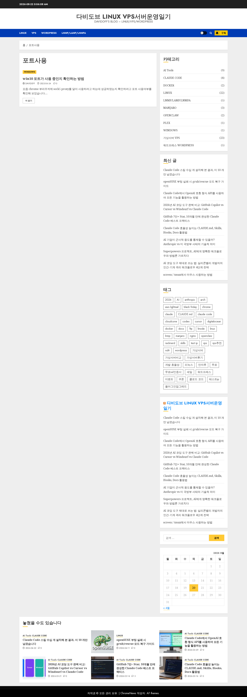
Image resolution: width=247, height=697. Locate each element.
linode (201, 329)
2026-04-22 (31, 648)
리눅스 (189, 365)
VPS (34, 33)
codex (186, 321)
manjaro (180, 336)
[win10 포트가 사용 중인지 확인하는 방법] (88, 72)
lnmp (167, 336)
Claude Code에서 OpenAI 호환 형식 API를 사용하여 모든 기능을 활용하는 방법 (203, 641)
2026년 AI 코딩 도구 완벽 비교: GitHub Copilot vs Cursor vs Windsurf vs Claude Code (67, 668)
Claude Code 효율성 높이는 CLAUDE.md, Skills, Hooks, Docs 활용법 (203, 668)
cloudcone (171, 321)
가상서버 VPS (171, 138)
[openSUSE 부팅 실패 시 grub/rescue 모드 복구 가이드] (102, 641)
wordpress (181, 350)
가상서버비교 (173, 358)
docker (169, 329)
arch (202, 300)
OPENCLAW (171, 115)
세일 (189, 372)
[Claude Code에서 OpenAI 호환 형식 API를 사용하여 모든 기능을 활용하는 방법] (170, 641)
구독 (223, 33)
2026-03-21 (56, 676)
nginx (193, 336)
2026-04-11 (124, 648)
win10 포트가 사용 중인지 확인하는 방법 (53, 78)
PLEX (166, 123)
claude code (205, 314)
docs (181, 329)
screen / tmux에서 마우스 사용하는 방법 (187, 274)
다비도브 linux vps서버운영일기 (123, 16)
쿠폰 (181, 379)
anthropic (190, 300)
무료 (214, 365)
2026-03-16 (124, 676)
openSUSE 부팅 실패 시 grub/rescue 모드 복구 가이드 (135, 641)
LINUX (23, 33)
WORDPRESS (49, 33)
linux (212, 329)
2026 (168, 300)
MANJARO (169, 108)
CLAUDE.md (185, 314)
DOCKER (168, 85)
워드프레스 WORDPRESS (178, 145)
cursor (198, 321)
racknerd (170, 343)
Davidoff (30, 83)
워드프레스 (204, 372)
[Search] (211, 33)
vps (205, 343)
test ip (194, 343)
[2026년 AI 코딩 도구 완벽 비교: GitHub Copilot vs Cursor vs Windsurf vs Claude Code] (34, 667)
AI (178, 300)
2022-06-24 (45, 83)
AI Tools (168, 70)
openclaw (206, 336)
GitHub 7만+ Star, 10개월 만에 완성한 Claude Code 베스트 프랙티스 (135, 668)
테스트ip (214, 379)
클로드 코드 (196, 379)
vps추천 (217, 343)
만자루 (202, 365)
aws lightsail (171, 307)
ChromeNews (128, 693)
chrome (206, 307)
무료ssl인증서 (173, 372)
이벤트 (169, 379)
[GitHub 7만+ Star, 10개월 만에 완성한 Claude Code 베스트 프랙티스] (102, 667)
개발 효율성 (172, 365)
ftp (190, 329)
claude (169, 314)
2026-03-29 (193, 650)
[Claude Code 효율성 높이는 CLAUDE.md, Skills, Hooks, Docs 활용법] (170, 667)
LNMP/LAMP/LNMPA (74, 33)
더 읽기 (28, 100)
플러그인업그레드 (176, 386)
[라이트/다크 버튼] (203, 33)
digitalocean (214, 321)
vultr (167, 350)
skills (183, 343)
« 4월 (166, 608)
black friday (190, 307)
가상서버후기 (195, 358)
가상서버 (197, 350)
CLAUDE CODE (172, 78)
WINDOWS (29, 71)
